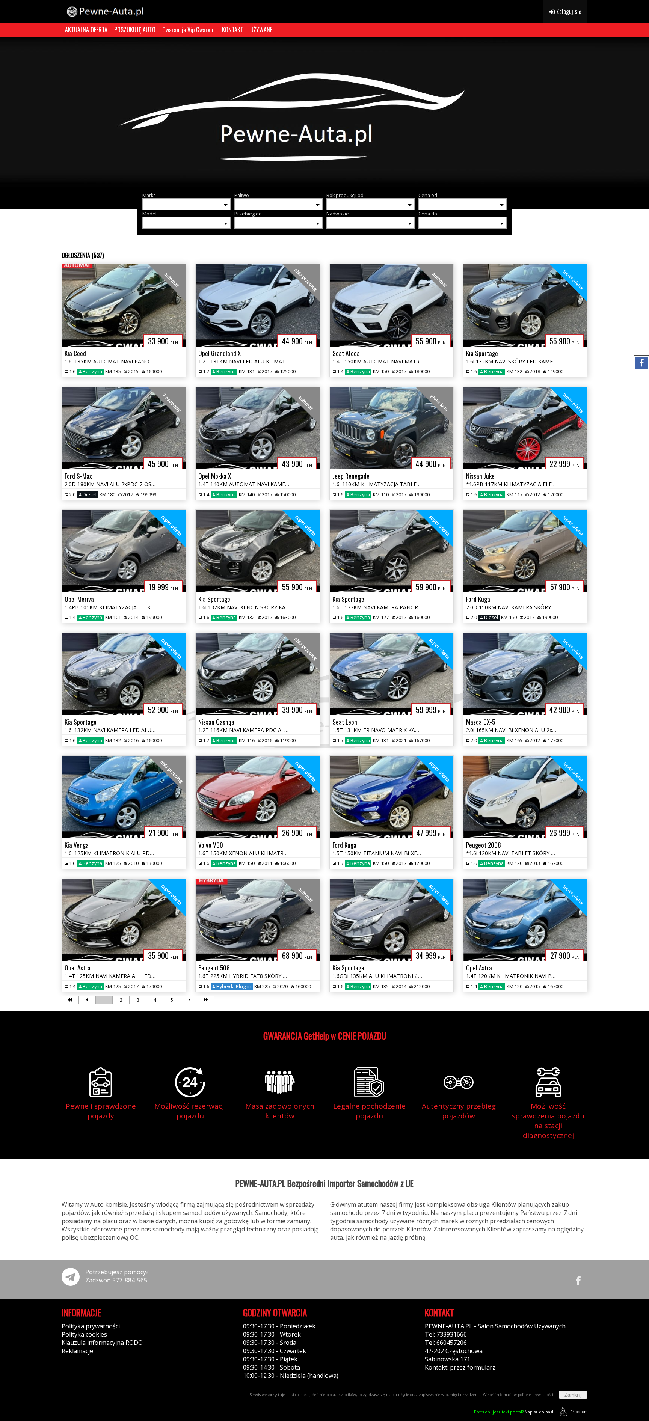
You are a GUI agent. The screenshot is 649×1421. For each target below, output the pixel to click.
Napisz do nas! (513, 1412)
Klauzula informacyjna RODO (102, 1342)
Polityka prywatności (91, 1326)
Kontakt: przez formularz (460, 1367)
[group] (324, 112)
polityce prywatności (535, 1394)
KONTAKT (232, 29)
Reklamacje (77, 1351)
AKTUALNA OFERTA (86, 29)
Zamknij (573, 1395)
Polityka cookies (84, 1334)
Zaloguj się (568, 11)
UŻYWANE (261, 29)
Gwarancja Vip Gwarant (188, 29)
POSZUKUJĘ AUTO (134, 29)
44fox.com (578, 1411)
